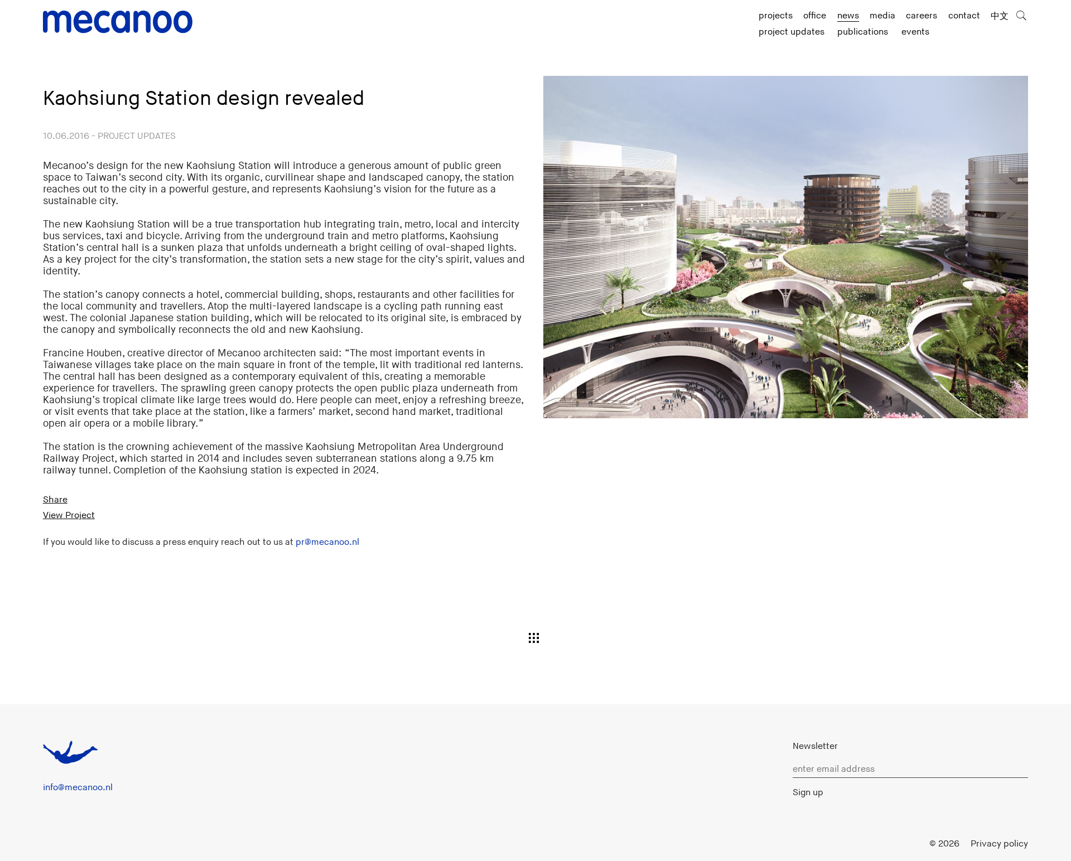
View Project (69, 515)
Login (907, 843)
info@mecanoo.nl (78, 787)
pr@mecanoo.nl (327, 542)
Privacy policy (999, 843)
